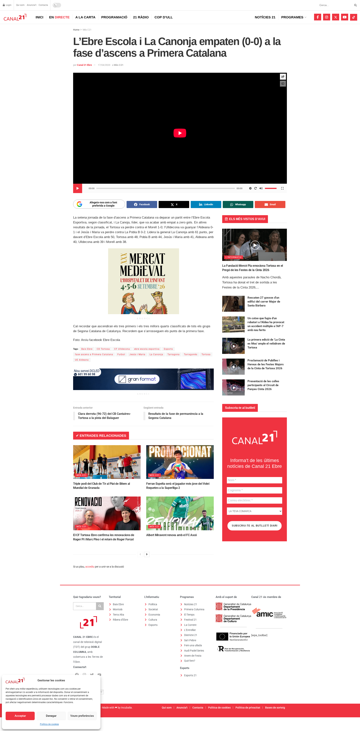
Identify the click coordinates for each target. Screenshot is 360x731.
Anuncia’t (31, 5)
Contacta (43, 5)
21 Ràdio (141, 17)
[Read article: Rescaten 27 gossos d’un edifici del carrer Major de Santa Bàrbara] (233, 304)
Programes (292, 17)
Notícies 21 (265, 17)
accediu (89, 566)
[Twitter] (92, 675)
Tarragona (173, 354)
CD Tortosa (103, 349)
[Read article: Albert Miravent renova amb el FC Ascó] (180, 513)
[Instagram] (84, 675)
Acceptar (20, 716)
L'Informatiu (234, 257)
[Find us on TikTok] (353, 17)
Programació (114, 17)
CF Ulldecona (122, 349)
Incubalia (126, 707)
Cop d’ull (163, 17)
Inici (39, 17)
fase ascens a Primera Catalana (94, 354)
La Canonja (156, 354)
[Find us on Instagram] (326, 17)
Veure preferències (82, 716)
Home (76, 29)
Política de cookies (49, 724)
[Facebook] (77, 675)
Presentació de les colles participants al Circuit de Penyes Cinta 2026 (263, 385)
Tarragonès (190, 354)
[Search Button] (354, 5)
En (59, 17)
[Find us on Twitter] (335, 17)
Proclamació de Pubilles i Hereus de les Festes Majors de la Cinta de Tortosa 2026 (266, 364)
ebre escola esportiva (147, 349)
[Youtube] (99, 675)
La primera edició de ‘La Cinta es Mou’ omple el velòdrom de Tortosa (266, 343)
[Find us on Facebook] (317, 17)
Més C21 (87, 29)
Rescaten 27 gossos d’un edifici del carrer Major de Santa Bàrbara (264, 301)
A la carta (85, 17)
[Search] (100, 606)
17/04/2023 (104, 65)
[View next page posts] (147, 554)
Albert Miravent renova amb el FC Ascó (171, 535)
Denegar (51, 716)
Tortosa (206, 354)
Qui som (20, 5)
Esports (168, 349)
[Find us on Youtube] (344, 17)
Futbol (121, 354)
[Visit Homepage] (14, 17)
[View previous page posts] (140, 554)
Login (8, 5)
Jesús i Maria (137, 354)
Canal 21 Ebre (84, 65)
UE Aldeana (82, 360)
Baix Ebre (86, 349)
